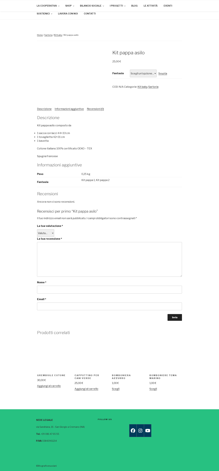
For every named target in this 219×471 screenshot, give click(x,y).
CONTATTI (90, 13)
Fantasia (118, 73)
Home (40, 35)
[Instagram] (140, 430)
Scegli (115, 388)
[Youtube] (147, 430)
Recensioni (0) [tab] (95, 108)
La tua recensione (49, 238)
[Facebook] (133, 430)
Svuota (162, 73)
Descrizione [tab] (44, 108)
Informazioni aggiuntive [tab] (69, 108)
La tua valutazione (50, 225)
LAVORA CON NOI (68, 13)
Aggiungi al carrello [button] (49, 385)
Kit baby (58, 35)
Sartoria (48, 35)
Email (41, 299)
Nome (41, 282)
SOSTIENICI (43, 13)
